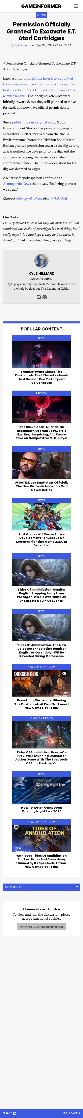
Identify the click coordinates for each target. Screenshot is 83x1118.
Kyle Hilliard (23, 45)
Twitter (45, 297)
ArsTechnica (57, 199)
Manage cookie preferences (41, 926)
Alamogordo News (17, 184)
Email (39, 297)
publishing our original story (33, 122)
